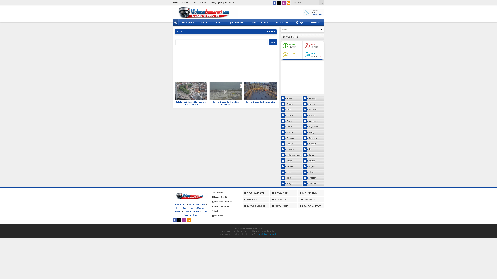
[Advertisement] (226, 63)
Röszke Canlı (181, 208)
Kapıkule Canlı (179, 204)
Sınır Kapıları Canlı (197, 204)
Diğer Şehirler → (318, 14)
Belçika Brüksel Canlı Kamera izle (260, 102)
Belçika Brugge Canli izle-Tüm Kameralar (226, 103)
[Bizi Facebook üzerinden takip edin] (274, 3)
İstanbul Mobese (191, 211)
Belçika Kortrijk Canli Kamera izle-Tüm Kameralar (191, 103)
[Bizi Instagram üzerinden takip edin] (284, 3)
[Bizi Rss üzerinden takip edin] (288, 3)
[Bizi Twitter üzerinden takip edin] (279, 3)
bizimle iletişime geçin (267, 234)
